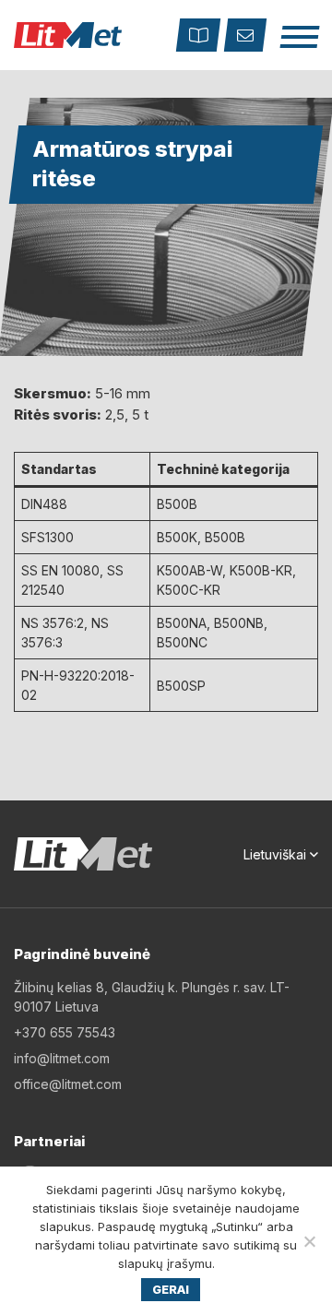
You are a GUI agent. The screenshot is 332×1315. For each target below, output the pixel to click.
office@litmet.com (68, 1084)
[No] (309, 1241)
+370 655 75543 (64, 1032)
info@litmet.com (62, 1058)
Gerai (170, 1289)
